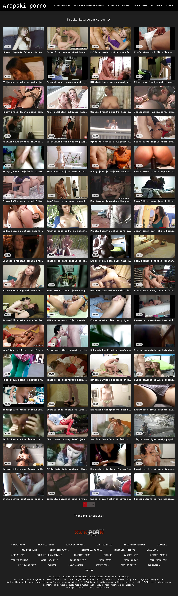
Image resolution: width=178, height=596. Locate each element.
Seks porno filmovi (134, 545)
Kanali (169, 6)
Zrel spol (152, 550)
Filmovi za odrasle (91, 550)
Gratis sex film (49, 560)
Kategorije (156, 6)
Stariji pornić (158, 555)
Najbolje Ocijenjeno (118, 6)
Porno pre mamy (78, 560)
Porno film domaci (59, 550)
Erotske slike (104, 545)
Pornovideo (154, 565)
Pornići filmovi (19, 560)
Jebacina (162, 545)
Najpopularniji (62, 6)
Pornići (52, 565)
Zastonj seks (131, 555)
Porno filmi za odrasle (49, 555)
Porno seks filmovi (124, 550)
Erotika (89, 570)
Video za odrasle (75, 545)
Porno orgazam (76, 565)
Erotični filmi (82, 555)
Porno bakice (131, 560)
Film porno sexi (27, 565)
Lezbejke (107, 555)
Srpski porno (18, 545)
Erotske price (128, 565)
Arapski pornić (77, 587)
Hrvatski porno (46, 545)
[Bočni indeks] (89, 532)
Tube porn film (28, 550)
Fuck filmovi (140, 6)
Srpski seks (102, 565)
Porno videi (105, 560)
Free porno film (158, 560)
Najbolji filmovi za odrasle (89, 6)
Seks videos (17, 555)
